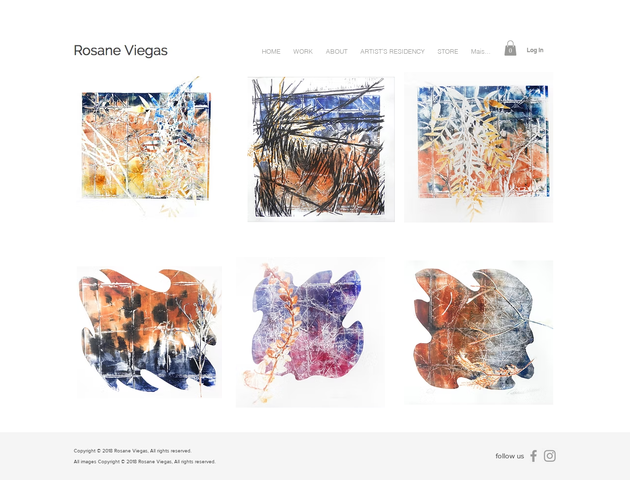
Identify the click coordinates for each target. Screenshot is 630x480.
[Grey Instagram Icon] (550, 456)
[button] (510, 48)
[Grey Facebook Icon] (533, 456)
